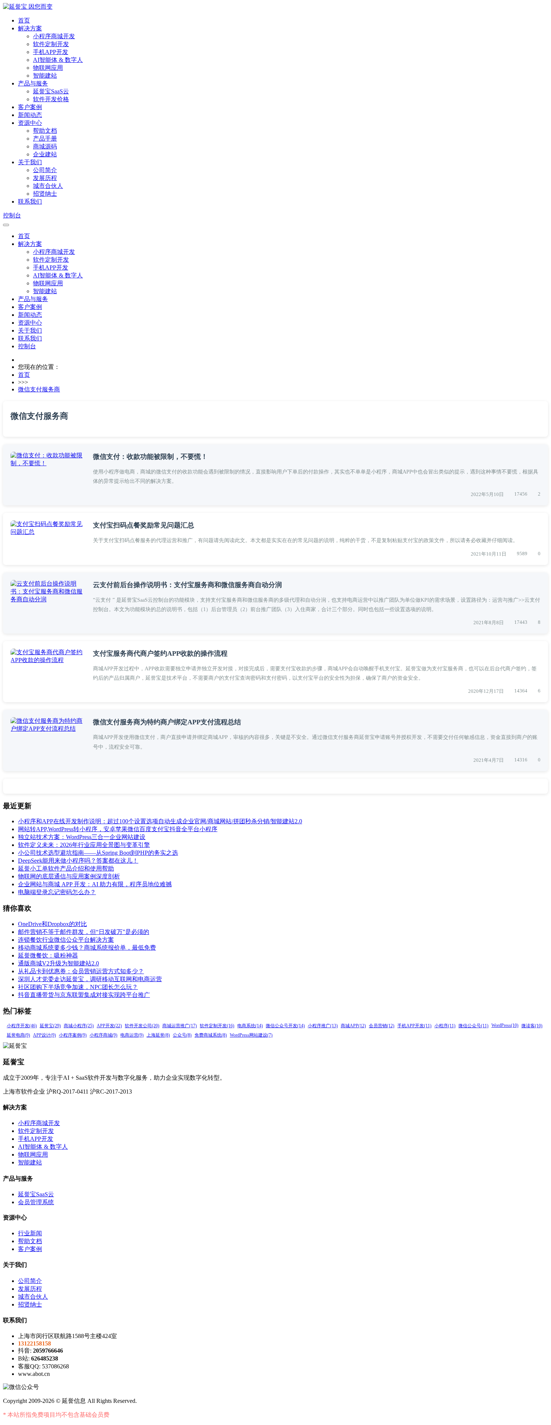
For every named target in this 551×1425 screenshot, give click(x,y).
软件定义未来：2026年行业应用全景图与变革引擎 (84, 845)
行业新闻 (30, 1233)
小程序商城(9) (103, 1035)
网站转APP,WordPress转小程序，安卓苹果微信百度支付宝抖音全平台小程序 (117, 829)
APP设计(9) (44, 1035)
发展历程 (45, 178)
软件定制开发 (51, 44)
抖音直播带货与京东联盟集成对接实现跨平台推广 (84, 995)
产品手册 (45, 138)
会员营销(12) (381, 1025)
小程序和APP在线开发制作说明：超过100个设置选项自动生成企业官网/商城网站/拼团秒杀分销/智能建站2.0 (160, 821)
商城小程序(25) (79, 1025)
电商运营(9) (132, 1035)
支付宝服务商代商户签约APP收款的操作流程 (160, 653)
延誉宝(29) (50, 1025)
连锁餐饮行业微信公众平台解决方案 (66, 940)
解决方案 (30, 28)
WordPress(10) (504, 1025)
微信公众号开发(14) (285, 1025)
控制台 (12, 215)
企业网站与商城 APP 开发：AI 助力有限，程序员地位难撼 (95, 884)
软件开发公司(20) (142, 1025)
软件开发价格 (51, 99)
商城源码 (45, 146)
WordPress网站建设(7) (251, 1035)
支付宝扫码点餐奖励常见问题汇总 (143, 525)
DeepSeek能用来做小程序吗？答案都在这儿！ (78, 860)
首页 (24, 20)
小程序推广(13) (323, 1025)
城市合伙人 (48, 186)
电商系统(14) (250, 1025)
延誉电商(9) (18, 1035)
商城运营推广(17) (179, 1025)
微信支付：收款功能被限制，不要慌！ (150, 456)
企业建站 (45, 154)
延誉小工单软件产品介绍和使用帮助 (66, 868)
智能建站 (45, 75)
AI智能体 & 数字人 (58, 60)
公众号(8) (182, 1035)
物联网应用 (48, 67)
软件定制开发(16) (217, 1025)
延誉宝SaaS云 (51, 91)
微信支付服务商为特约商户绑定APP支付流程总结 (167, 722)
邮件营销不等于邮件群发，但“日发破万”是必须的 (83, 932)
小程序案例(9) (73, 1035)
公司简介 (45, 170)
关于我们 (30, 162)
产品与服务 (33, 83)
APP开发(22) (109, 1025)
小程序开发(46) (22, 1025)
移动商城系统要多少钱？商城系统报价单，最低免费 (87, 947)
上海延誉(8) (158, 1035)
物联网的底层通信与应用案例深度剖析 (69, 876)
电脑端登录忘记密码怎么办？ (57, 892)
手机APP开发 (50, 52)
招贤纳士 (45, 193)
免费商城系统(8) (211, 1035)
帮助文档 (45, 130)
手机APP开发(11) (414, 1025)
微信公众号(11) (473, 1025)
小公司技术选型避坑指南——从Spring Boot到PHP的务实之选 (98, 853)
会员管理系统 (36, 1202)
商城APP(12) (353, 1025)
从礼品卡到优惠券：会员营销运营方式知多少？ (81, 971)
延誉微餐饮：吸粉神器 (48, 955)
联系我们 (30, 201)
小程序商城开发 (54, 36)
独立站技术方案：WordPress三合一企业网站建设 (81, 837)
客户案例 (30, 107)
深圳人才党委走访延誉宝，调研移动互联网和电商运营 (90, 979)
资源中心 (30, 123)
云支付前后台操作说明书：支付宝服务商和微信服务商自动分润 (187, 585)
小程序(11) (444, 1025)
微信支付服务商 (39, 389)
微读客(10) (531, 1025)
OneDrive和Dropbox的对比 (52, 924)
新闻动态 (30, 115)
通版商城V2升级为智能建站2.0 (58, 963)
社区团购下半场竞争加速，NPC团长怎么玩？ (78, 987)
